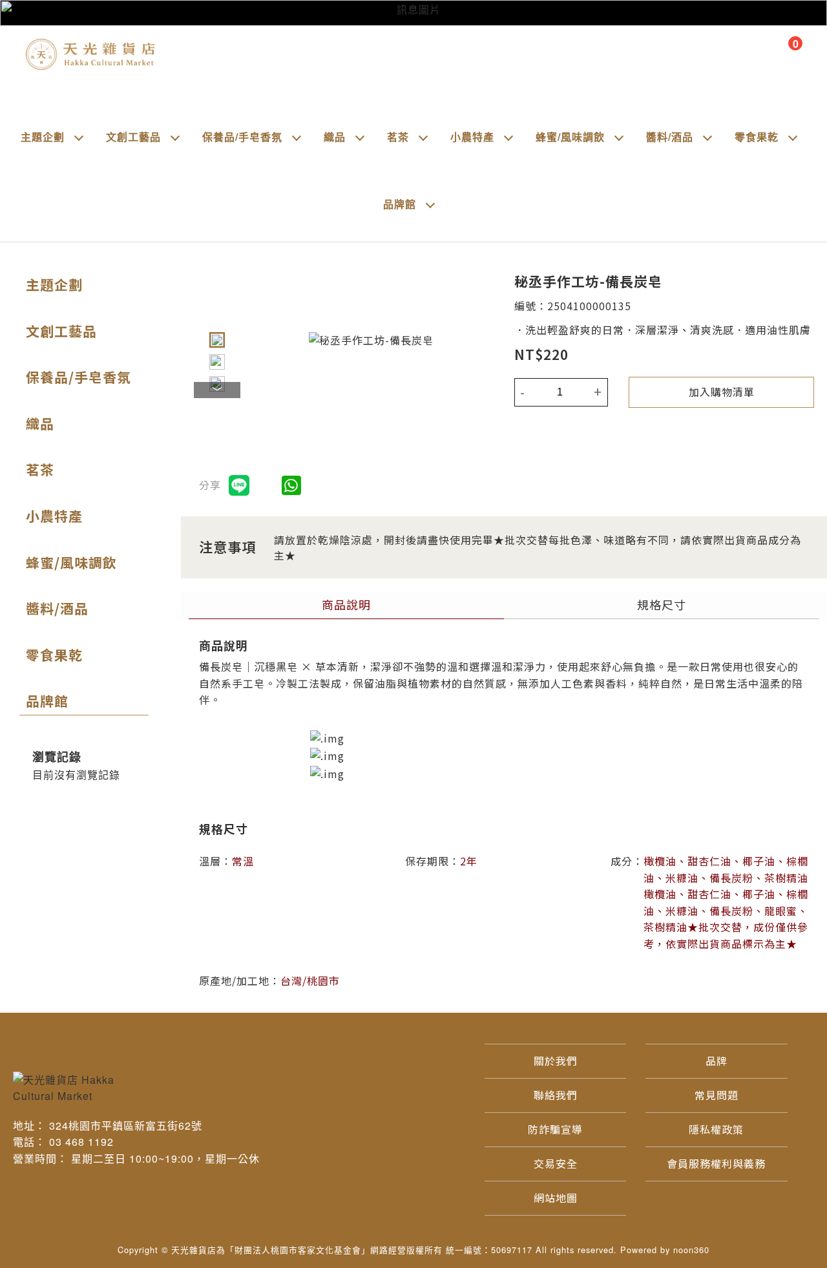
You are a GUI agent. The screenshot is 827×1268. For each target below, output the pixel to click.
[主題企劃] (79, 136)
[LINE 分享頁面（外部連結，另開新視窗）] (239, 485)
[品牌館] (430, 203)
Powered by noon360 (664, 1249)
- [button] (522, 392)
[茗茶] (423, 136)
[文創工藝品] (175, 136)
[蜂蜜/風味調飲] (619, 136)
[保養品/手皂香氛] (296, 136)
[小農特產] (508, 136)
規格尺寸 (661, 604)
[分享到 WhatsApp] (291, 485)
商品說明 (346, 604)
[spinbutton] (559, 392)
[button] (217, 340)
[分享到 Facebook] (267, 485)
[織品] (360, 136)
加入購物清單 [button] (722, 391)
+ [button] (598, 392)
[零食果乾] (793, 136)
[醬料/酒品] (707, 136)
